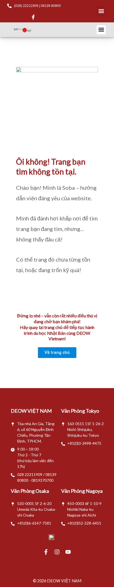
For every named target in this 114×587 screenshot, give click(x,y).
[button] (101, 11)
